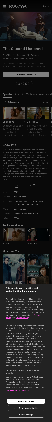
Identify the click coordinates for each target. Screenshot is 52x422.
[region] (26, 353)
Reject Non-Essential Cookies (26, 408)
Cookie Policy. (22, 317)
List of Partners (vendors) (18, 391)
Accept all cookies (26, 401)
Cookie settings (26, 415)
